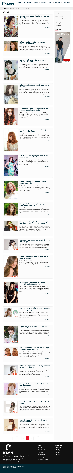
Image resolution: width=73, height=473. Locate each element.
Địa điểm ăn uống (43, 459)
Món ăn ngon (41, 457)
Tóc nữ (27, 8)
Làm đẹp (17, 8)
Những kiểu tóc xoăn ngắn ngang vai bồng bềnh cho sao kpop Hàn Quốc (33, 204)
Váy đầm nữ (41, 449)
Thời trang (58, 447)
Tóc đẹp (22, 8)
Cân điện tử (59, 16)
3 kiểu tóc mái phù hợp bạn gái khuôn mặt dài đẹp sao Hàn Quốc (33, 109)
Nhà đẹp (58, 449)
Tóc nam (58, 25)
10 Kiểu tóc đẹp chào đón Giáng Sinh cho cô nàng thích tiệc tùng (34, 366)
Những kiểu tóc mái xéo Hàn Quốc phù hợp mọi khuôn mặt (33, 384)
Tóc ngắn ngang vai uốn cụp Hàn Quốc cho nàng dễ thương (34, 130)
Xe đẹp (57, 457)
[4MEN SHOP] (62, 47)
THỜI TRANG (27, 2)
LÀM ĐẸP (36, 2)
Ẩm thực (58, 454)
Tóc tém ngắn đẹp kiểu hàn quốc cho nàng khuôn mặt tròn (33, 61)
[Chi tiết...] (48, 27)
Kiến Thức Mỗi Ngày (9, 8)
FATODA (40, 447)
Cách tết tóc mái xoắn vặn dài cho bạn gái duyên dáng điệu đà (34, 348)
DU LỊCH (50, 2)
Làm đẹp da (41, 454)
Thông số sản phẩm (61, 19)
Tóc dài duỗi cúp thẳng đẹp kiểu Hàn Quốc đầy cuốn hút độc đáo (33, 283)
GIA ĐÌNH (18, 2)
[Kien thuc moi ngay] (8, 3)
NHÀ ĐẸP (66, 2)
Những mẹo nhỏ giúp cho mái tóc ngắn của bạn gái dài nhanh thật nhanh (34, 222)
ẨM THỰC (58, 2)
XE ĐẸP (43, 2)
